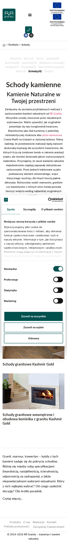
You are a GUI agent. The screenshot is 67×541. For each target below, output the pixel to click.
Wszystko (16, 58)
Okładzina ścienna (51, 62)
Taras (49, 71)
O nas (26, 522)
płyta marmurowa (52, 135)
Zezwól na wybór (33, 327)
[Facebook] (26, 35)
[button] (30, 15)
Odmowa (33, 338)
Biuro (29, 58)
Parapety (12, 67)
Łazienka (29, 62)
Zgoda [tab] (11, 209)
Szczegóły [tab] (29, 209)
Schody (35, 71)
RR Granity (56, 113)
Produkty (15, 522)
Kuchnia (12, 62)
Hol (40, 58)
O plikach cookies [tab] (52, 209)
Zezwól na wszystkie (33, 316)
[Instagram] (31, 35)
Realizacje (38, 522)
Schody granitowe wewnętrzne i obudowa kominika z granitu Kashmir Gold (32, 419)
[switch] (58, 279)
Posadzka (28, 67)
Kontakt (51, 522)
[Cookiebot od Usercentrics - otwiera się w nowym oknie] (48, 200)
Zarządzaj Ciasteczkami (48, 526)
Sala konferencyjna (51, 67)
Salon (21, 71)
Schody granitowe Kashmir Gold (28, 364)
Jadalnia (52, 58)
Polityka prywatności (16, 526)
